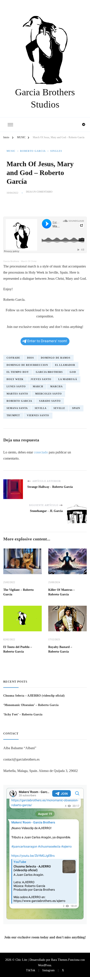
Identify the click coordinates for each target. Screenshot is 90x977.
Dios (30, 358)
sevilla (41, 408)
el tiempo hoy (18, 372)
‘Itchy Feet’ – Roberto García (22, 714)
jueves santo (41, 379)
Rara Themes (59, 959)
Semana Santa (17, 408)
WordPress (44, 965)
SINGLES (56, 151)
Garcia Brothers (11, 261)
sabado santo (50, 401)
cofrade (13, 358)
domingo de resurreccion (27, 365)
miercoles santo (48, 394)
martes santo (17, 394)
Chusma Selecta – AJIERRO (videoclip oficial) (34, 695)
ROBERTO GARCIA (33, 151)
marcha (56, 386)
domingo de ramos (55, 358)
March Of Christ (28, 261)
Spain (76, 408)
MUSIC (11, 151)
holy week (15, 379)
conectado (41, 452)
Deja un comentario (39, 192)
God (73, 372)
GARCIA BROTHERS (49, 372)
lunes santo (16, 386)
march (38, 386)
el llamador (65, 365)
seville (59, 408)
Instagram (48, 970)
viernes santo (38, 415)
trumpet (13, 415)
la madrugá (67, 379)
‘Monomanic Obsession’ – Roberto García (31, 705)
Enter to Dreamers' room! (47, 341)
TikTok (30, 970)
